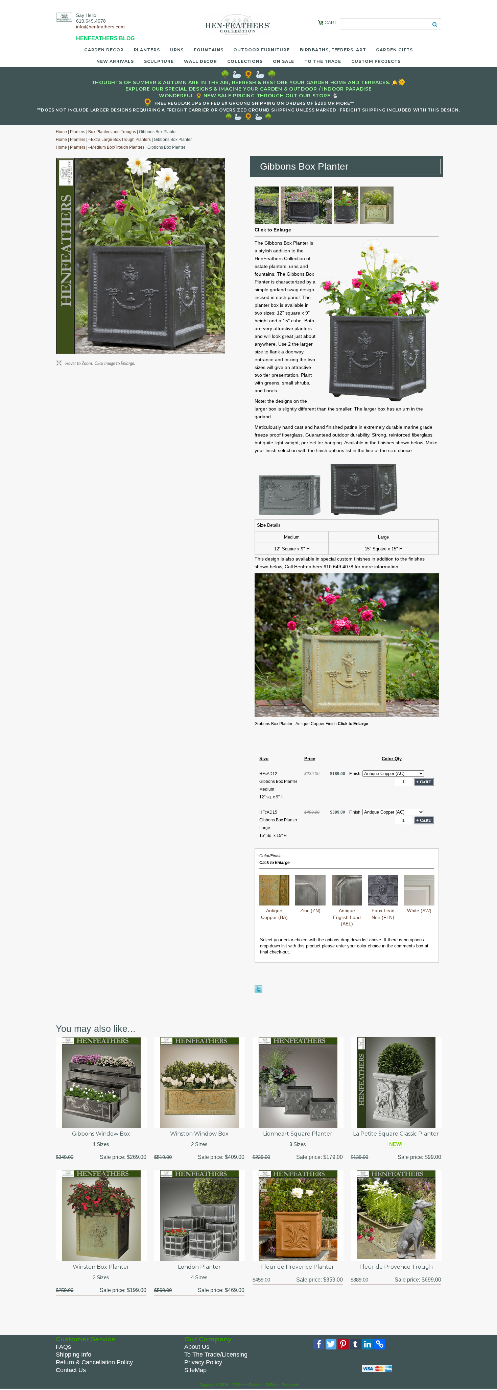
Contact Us (71, 1370)
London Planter (199, 1267)
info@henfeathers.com (100, 26)
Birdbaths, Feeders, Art (333, 49)
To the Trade (322, 61)
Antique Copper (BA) (274, 914)
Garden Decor (104, 49)
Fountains (208, 49)
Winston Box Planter (101, 1267)
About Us (196, 1346)
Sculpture (159, 61)
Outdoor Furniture (261, 49)
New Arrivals (115, 61)
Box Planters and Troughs (112, 131)
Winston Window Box (199, 1134)
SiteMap (195, 1370)
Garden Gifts (394, 49)
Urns (177, 49)
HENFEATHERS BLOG (105, 38)
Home (61, 131)
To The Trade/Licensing (215, 1354)
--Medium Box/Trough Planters (116, 147)
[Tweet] (258, 991)
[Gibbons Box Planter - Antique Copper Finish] (377, 222)
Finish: (355, 773)
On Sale (283, 61)
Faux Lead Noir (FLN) (383, 914)
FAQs (63, 1346)
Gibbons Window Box (101, 1134)
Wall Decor (200, 61)
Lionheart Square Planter (297, 1134)
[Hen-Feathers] (64, 17)
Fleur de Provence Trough (396, 1267)
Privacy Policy (203, 1362)
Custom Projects (376, 61)
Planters (147, 49)
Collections (245, 61)
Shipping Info (73, 1354)
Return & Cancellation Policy (94, 1362)
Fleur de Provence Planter (297, 1267)
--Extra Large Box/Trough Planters (119, 139)
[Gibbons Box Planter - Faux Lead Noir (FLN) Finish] (267, 222)
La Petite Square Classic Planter (396, 1134)
